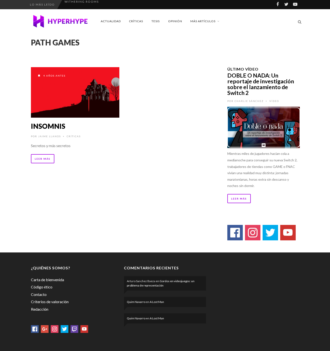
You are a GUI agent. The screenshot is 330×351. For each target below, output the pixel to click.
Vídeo (274, 101)
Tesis (155, 21)
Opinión (175, 21)
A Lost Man (157, 302)
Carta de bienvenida (47, 279)
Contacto (39, 294)
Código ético (41, 287)
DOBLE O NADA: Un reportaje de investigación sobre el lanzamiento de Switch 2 (260, 84)
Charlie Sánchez (249, 101)
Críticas (136, 21)
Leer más (42, 158)
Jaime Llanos (49, 136)
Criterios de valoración (50, 301)
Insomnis (48, 126)
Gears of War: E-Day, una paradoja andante (107, 4)
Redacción (39, 309)
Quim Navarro (136, 302)
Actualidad (111, 21)
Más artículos (202, 21)
